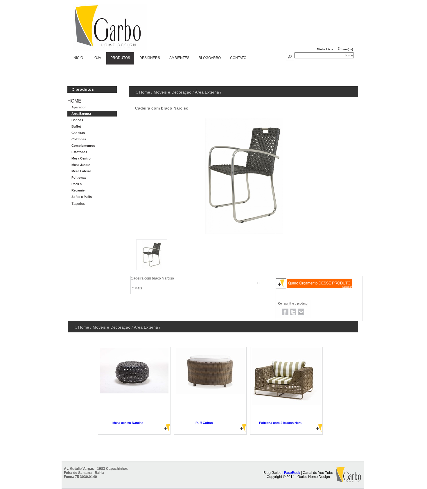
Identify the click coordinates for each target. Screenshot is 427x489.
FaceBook (292, 473)
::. (136, 92)
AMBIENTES (179, 58)
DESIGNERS (149, 58)
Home (144, 92)
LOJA (96, 58)
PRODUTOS (120, 58)
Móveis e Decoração (172, 92)
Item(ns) (347, 49)
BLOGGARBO (210, 58)
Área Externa (207, 92)
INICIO (78, 58)
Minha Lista (325, 49)
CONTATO (238, 58)
